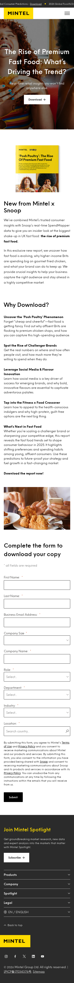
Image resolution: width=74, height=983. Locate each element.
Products (10, 874)
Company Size (14, 633)
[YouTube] (42, 957)
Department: (13, 687)
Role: (7, 669)
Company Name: (16, 651)
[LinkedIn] (33, 957)
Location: (10, 723)
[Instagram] (6, 957)
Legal (8, 902)
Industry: (10, 705)
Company (11, 884)
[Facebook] (15, 957)
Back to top (15, 925)
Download (36, 4)
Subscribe (14, 857)
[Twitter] (24, 957)
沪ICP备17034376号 (17, 971)
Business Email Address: (21, 614)
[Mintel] (18, 13)
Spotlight (10, 893)
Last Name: (12, 596)
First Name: (12, 577)
